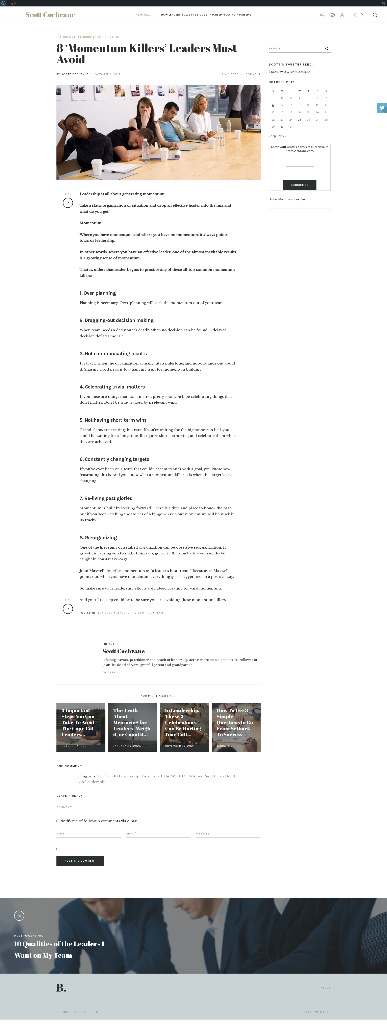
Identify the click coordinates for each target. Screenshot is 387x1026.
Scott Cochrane (123, 651)
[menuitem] (3, 3)
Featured (63, 37)
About (326, 987)
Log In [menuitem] (12, 3)
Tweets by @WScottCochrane (289, 72)
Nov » (282, 136)
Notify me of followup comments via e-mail (99, 821)
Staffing (102, 37)
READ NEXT (193, 14)
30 (282, 126)
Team (116, 37)
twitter (108, 672)
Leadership (83, 37)
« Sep (272, 136)
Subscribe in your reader (287, 199)
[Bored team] (158, 132)
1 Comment (252, 74)
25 (299, 119)
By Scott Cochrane (72, 74)
